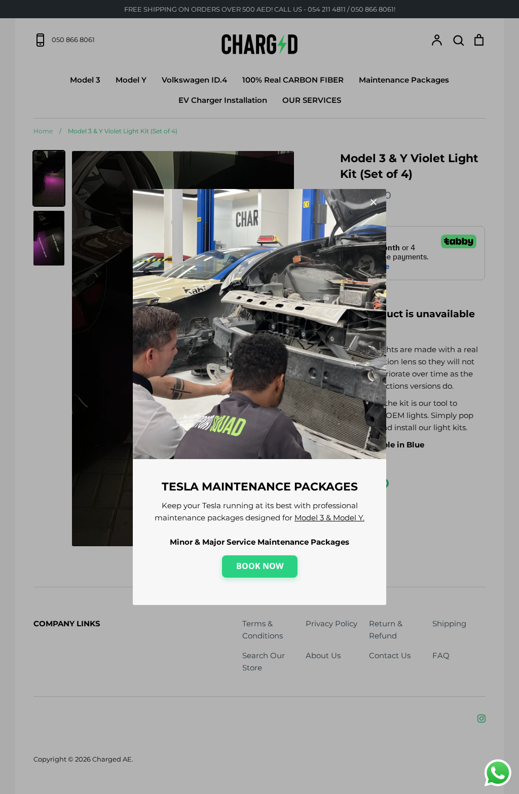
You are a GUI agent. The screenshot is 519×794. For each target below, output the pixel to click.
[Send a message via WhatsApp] (498, 773)
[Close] (373, 202)
